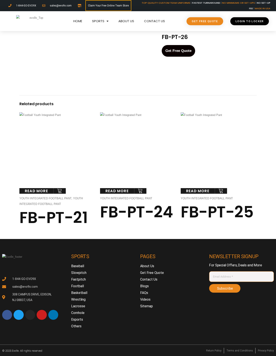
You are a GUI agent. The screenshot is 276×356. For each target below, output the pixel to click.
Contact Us (154, 21)
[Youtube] (42, 315)
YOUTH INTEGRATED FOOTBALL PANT (45, 198)
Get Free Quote (178, 51)
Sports (98, 21)
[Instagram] (30, 315)
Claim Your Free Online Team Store (108, 5)
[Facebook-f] (7, 315)
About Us (126, 21)
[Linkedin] (53, 315)
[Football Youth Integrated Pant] (61, 54)
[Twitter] (19, 315)
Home (77, 21)
